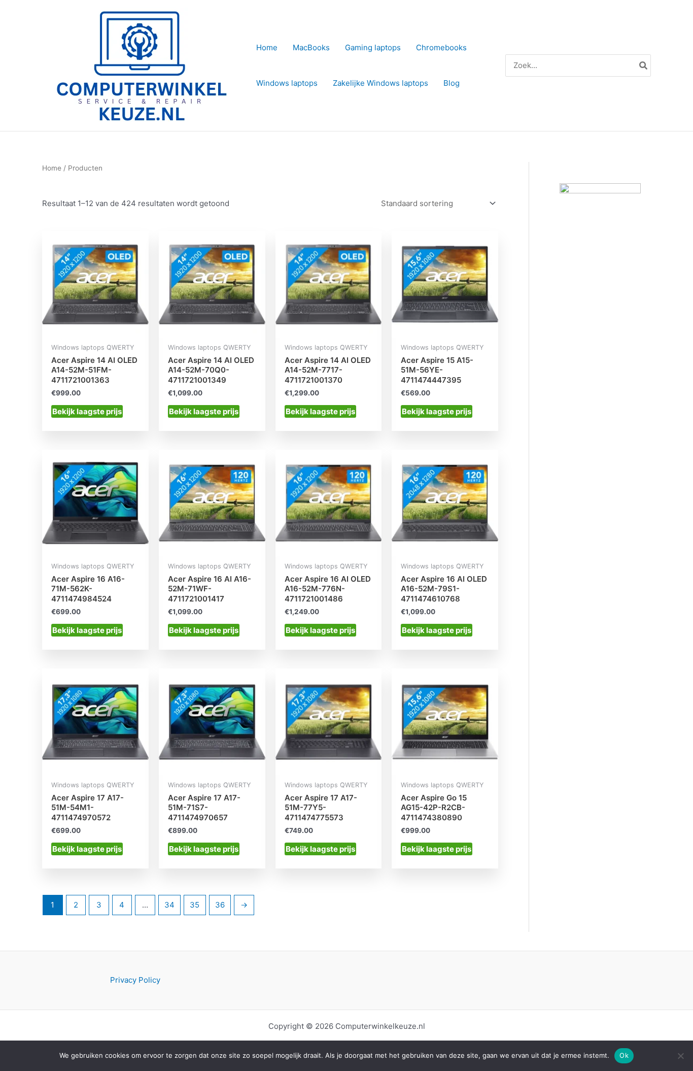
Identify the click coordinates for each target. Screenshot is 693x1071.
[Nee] (680, 1056)
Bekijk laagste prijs (87, 411)
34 (169, 905)
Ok (624, 1055)
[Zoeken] (643, 66)
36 (220, 905)
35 (194, 905)
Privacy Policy (135, 980)
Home (51, 168)
